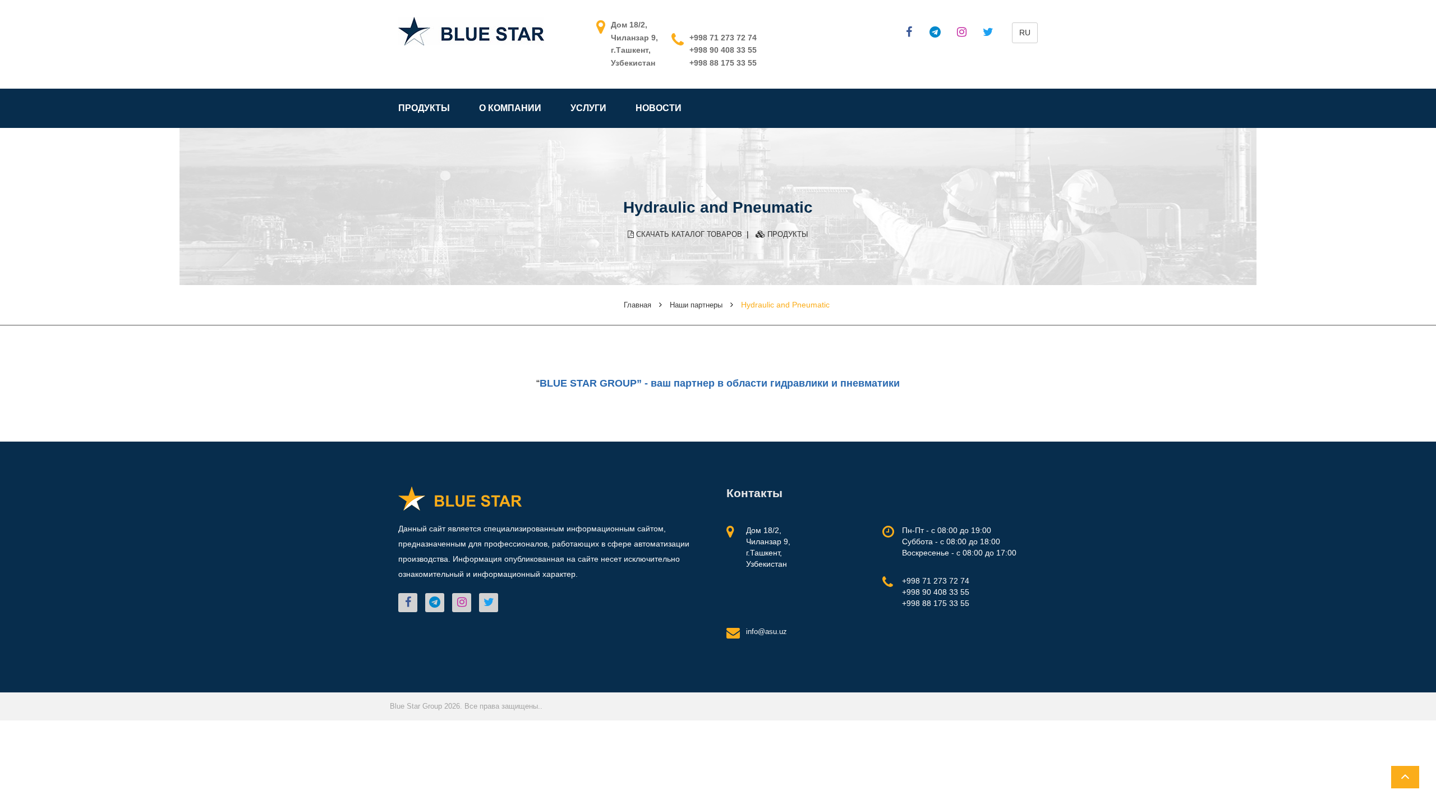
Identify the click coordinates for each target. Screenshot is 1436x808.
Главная (637, 305)
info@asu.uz (766, 631)
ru (1024, 32)
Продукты (424, 108)
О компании (510, 108)
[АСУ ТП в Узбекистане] (471, 30)
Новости (659, 108)
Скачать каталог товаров (688, 234)
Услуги (588, 108)
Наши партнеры (696, 305)
